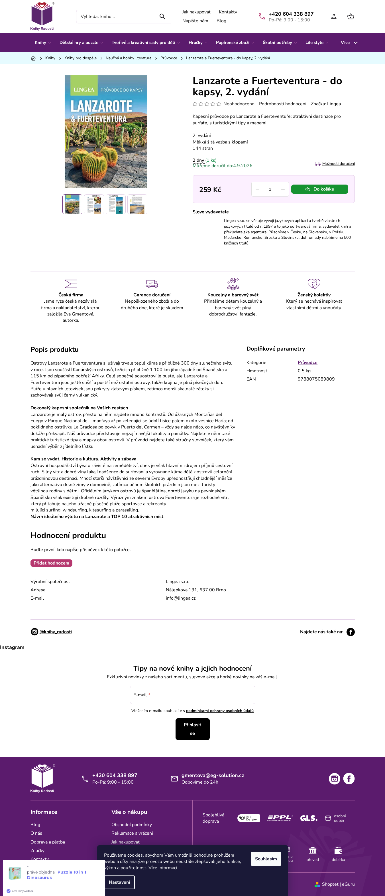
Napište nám (195, 21)
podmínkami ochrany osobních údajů (220, 710)
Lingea (334, 104)
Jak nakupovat (196, 12)
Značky (37, 851)
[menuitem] (42, 42)
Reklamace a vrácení (132, 833)
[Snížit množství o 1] (257, 189)
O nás (36, 833)
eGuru (348, 884)
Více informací (162, 868)
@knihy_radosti (56, 632)
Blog (221, 21)
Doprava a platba (47, 842)
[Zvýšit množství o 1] (283, 189)
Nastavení (119, 882)
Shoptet (330, 884)
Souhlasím (266, 859)
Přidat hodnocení (51, 563)
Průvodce (307, 362)
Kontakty (228, 12)
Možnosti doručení (338, 163)
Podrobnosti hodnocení (282, 104)
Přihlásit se (192, 729)
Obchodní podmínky (131, 825)
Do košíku (323, 189)
